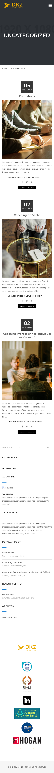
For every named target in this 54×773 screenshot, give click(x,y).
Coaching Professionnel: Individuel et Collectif (26, 572)
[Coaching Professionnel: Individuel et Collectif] (23, 426)
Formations (27, 96)
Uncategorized (15, 177)
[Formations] (23, 182)
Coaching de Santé (27, 215)
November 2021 (9, 617)
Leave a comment (34, 177)
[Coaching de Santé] (23, 301)
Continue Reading (27, 187)
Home (4, 68)
